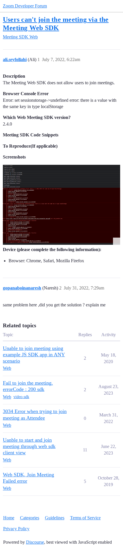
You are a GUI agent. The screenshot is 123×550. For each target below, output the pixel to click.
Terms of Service (85, 517)
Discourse (35, 542)
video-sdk (21, 397)
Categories (29, 517)
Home (8, 517)
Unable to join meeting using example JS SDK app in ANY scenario (34, 354)
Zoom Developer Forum (25, 5)
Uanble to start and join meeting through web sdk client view (29, 446)
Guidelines (54, 517)
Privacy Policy (16, 528)
